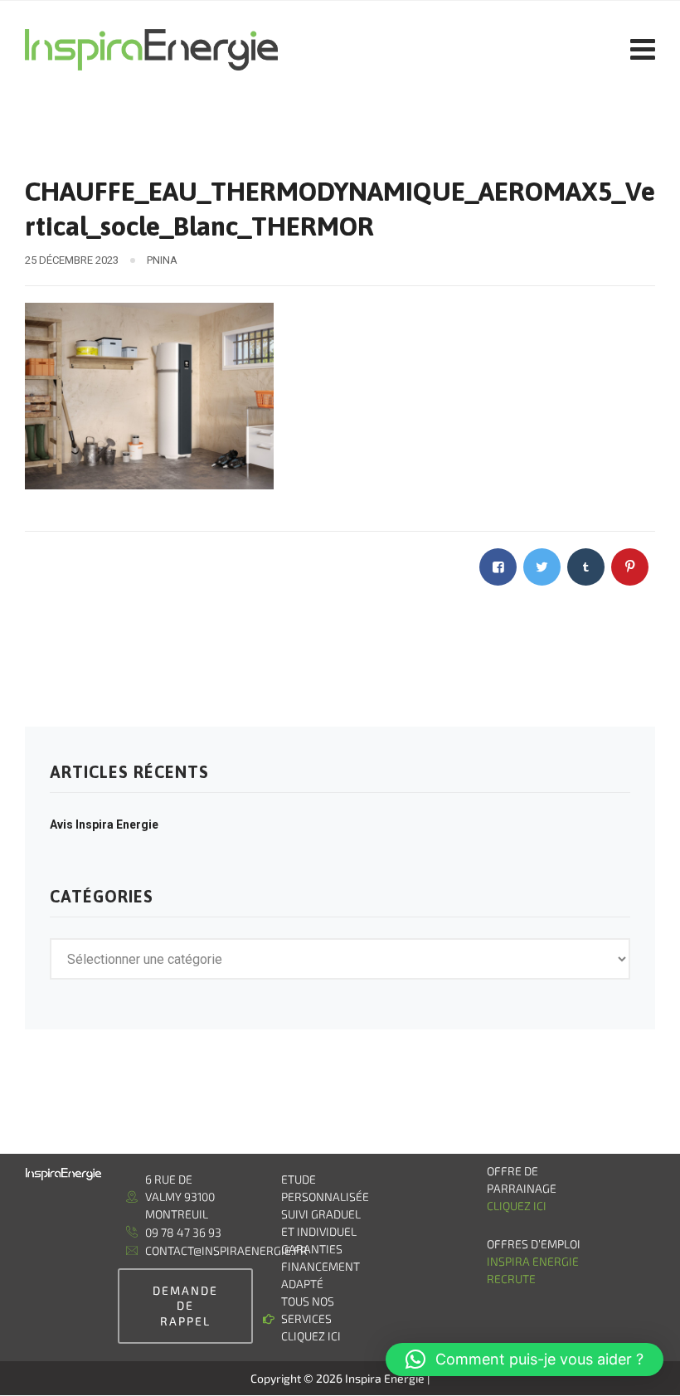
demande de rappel (185, 1305)
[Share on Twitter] (542, 567)
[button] (524, 1359)
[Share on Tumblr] (586, 567)
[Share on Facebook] (498, 567)
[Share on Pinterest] (629, 567)
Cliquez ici (516, 1206)
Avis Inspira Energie (104, 824)
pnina (162, 260)
